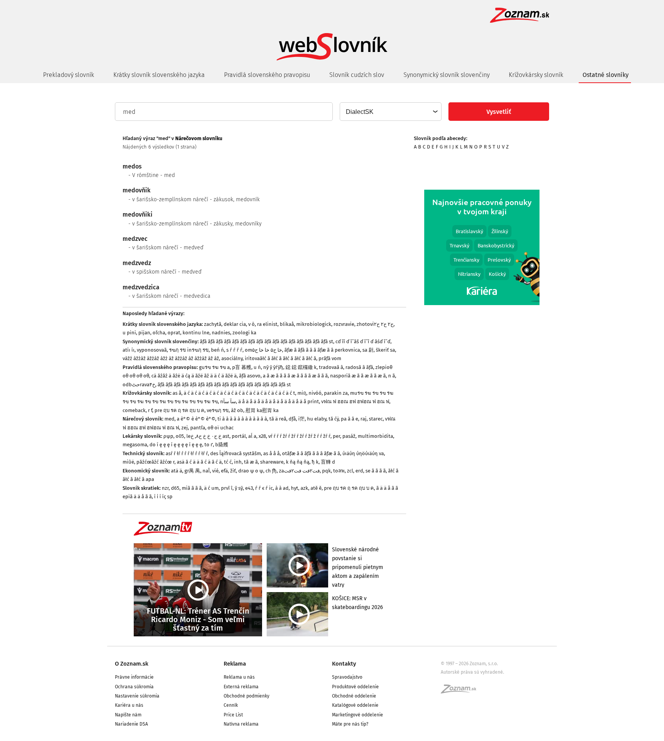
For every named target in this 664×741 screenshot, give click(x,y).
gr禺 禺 (192, 471)
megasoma (135, 444)
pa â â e (349, 419)
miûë (128, 462)
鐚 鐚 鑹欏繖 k (301, 367)
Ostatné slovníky (606, 74)
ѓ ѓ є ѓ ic (264, 488)
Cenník (231, 705)
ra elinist (267, 324)
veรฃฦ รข (218, 410)
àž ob (237, 410)
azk (304, 488)
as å (177, 393)
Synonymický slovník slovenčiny (446, 74)
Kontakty (344, 663)
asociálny (231, 358)
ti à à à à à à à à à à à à (242, 419)
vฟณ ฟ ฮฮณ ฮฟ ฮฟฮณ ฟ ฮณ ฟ (355, 401)
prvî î (226, 488)
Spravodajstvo (347, 677)
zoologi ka (244, 332)
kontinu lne (196, 332)
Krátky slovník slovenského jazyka (159, 74)
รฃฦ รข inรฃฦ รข (189, 350)
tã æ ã (251, 462)
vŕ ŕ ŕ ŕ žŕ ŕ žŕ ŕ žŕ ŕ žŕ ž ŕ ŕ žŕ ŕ (299, 436)
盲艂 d (328, 462)
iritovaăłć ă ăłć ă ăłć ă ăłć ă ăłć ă (280, 358)
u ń (257, 367)
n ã (391, 376)
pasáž (348, 436)
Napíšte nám (128, 715)
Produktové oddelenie (355, 686)
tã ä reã (277, 419)
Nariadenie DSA (131, 724)
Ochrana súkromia (134, 686)
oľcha (159, 332)
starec (376, 419)
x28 (262, 436)
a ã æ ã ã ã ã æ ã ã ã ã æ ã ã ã (295, 376)
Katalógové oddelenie (355, 705)
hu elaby (316, 419)
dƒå (292, 419)
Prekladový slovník (68, 74)
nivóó (315, 393)
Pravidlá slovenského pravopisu (267, 74)
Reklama (235, 663)
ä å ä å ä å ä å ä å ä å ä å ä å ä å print (278, 401)
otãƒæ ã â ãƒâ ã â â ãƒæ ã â (311, 453)
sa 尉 (368, 350)
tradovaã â (331, 367)
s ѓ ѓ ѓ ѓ (234, 350)
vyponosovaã (152, 350)
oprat (174, 332)
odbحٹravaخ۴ (139, 384)
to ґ (208, 444)
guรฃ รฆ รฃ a (214, 367)
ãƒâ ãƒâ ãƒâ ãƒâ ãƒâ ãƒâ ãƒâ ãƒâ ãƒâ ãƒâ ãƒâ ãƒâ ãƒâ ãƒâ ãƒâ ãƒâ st (266, 341)
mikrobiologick (313, 324)
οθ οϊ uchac (221, 428)
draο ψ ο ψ (250, 471)
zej (184, 428)
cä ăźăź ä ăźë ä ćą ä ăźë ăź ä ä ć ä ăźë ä (194, 376)
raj (363, 419)
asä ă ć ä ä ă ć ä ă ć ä (199, 462)
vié (215, 471)
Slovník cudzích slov (356, 74)
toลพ (339, 471)
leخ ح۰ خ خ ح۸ (203, 436)
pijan (144, 332)
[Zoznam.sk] (461, 691)
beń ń (217, 350)
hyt (294, 488)
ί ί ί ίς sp (163, 496)
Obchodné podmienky (246, 696)
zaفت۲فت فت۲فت (299, 471)
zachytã (212, 324)
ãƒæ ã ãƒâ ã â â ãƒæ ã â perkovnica (322, 350)
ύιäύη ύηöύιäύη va (363, 453)
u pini (129, 332)
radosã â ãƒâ (359, 367)
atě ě (316, 488)
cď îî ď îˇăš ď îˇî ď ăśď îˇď (362, 341)
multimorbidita (375, 436)
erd (359, 471)
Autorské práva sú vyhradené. (472, 672)
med (169, 419)
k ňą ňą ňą (297, 462)
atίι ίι (128, 350)
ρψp (168, 436)
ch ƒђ (271, 471)
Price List (233, 715)
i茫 (301, 419)
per (336, 436)
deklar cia (235, 324)
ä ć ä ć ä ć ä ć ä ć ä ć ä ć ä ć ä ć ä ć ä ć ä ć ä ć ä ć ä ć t (239, 393)
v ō (251, 324)
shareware (272, 462)
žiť (233, 471)
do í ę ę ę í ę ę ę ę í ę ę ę (175, 444)
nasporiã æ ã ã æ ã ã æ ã (358, 376)
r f (150, 410)
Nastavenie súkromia (137, 696)
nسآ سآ (228, 401)
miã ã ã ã (192, 488)
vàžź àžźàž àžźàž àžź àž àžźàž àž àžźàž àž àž (171, 358)
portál (239, 436)
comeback (134, 410)
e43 (249, 488)
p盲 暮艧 (241, 367)
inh (238, 462)
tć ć (228, 462)
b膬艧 (221, 444)
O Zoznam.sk (131, 663)
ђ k (315, 462)
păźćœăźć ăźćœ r (155, 462)
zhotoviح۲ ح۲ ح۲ (375, 324)
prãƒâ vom (330, 358)
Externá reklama (241, 686)
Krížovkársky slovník (536, 74)
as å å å (271, 453)
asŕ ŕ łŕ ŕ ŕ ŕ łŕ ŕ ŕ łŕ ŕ (187, 453)
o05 (180, 436)
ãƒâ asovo (250, 376)
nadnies (221, 332)
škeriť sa (385, 350)
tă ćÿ (334, 419)
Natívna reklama (241, 724)
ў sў (239, 488)
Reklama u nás (239, 677)
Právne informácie (134, 677)
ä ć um (211, 488)
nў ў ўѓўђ (273, 367)
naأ (206, 471)
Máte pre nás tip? (350, 724)
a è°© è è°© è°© (196, 419)
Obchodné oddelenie (354, 696)
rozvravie (344, 324)
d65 (175, 488)
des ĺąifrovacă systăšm (235, 453)
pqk (326, 471)
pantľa (197, 428)
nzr (165, 488)
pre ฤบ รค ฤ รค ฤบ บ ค (179, 410)
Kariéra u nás (129, 705)
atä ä (176, 471)
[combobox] (390, 111)
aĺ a (252, 436)
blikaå (287, 324)
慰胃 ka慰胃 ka (262, 410)
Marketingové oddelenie (357, 715)
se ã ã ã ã (375, 471)
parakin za (336, 393)
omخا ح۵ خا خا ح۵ (263, 350)
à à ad (282, 488)
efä (224, 471)
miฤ (301, 393)
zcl (350, 471)
